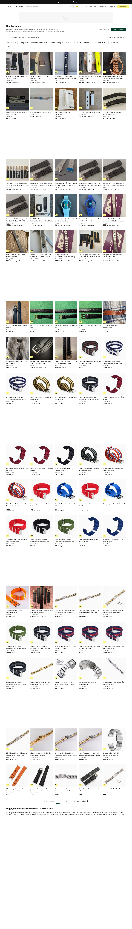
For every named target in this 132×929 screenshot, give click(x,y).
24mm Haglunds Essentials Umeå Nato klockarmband (65, 647)
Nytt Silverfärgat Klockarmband (40, 112)
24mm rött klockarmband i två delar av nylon (114, 398)
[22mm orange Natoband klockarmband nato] (17, 597)
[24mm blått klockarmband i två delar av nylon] (114, 526)
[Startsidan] (18, 6)
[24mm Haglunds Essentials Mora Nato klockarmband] (41, 490)
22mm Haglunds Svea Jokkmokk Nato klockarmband (16, 505)
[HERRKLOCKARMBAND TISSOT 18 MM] (41, 312)
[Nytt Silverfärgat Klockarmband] (41, 99)
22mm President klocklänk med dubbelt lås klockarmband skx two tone (66, 754)
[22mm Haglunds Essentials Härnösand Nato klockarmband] (41, 633)
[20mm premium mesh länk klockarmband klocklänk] (114, 739)
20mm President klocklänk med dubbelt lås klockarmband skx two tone (90, 754)
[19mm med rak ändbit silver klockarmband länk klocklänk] (66, 775)
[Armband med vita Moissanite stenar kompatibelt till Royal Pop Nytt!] (114, 63)
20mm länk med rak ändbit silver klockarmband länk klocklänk (89, 611)
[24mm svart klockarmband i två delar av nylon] (66, 455)
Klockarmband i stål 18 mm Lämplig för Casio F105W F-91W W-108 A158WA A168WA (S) (66, 184)
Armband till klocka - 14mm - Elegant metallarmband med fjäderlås (64, 683)
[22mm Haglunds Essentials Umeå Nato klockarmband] (90, 633)
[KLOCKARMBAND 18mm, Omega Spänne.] (17, 312)
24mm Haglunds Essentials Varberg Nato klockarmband (90, 362)
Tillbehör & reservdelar (17, 37)
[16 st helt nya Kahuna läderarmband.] (114, 312)
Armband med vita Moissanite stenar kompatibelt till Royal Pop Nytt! (113, 77)
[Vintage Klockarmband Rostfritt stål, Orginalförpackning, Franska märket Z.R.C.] (66, 63)
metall (68, 814)
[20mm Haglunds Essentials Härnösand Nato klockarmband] (90, 384)
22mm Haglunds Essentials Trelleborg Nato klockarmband (16, 398)
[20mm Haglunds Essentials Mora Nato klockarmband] (90, 490)
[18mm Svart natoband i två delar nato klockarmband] (90, 775)
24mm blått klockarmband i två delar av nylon (113, 540)
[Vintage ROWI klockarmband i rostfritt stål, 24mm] (114, 241)
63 (78, 801)
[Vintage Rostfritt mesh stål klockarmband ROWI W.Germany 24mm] (114, 205)
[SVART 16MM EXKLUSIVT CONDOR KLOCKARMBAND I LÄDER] (66, 348)
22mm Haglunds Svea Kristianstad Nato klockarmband (114, 505)
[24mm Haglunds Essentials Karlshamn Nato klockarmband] (17, 633)
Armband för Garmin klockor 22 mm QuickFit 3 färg (90, 77)
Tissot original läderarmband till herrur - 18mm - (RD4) (113, 113)
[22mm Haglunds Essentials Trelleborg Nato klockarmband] (17, 384)
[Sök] (66, 6)
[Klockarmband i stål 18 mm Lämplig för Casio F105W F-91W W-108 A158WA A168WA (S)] (66, 170)
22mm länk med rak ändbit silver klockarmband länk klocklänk (65, 611)
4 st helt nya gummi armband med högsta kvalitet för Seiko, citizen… (90, 256)
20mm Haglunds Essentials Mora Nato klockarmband (89, 505)
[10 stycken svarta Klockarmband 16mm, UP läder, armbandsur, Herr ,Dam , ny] (17, 170)
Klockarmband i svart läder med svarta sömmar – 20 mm (40, 362)
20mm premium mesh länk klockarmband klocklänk (111, 754)
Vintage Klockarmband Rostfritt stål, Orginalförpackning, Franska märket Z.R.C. (65, 77)
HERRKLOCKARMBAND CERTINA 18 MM (66, 326)
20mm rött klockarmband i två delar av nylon (41, 469)
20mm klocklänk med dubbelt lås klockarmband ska (113, 683)
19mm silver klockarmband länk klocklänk (113, 790)
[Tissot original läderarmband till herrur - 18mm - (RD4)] (114, 99)
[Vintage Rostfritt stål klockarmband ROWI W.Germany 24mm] (66, 241)
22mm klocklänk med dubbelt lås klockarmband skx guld (40, 754)
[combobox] (46, 6)
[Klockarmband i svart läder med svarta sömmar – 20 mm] (41, 348)
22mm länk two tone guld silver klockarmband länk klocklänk (113, 611)
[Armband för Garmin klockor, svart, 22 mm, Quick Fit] (17, 63)
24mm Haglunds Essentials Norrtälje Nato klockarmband (39, 540)
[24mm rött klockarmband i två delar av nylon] (114, 384)
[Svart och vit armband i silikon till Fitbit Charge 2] (17, 99)
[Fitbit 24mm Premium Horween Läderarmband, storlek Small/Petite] (41, 205)
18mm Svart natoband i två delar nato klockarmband (89, 790)
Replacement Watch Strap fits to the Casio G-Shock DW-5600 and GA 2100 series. (41, 184)
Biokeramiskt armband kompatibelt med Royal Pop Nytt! (66, 220)
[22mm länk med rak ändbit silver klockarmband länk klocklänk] (66, 597)
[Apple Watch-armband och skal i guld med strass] (41, 63)
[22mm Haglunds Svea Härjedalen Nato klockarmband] (90, 455)
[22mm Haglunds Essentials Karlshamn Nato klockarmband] (66, 526)
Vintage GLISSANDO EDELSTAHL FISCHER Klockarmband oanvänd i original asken (41, 256)
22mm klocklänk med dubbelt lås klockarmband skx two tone (16, 754)
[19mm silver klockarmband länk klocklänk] (114, 775)
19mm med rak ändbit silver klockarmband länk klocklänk (64, 790)
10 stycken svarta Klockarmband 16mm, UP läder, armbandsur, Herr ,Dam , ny (17, 184)
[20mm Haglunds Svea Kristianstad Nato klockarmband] (66, 490)
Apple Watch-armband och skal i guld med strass (40, 77)
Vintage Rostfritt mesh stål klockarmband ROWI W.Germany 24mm (113, 220)
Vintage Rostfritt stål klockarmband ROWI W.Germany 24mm (65, 256)
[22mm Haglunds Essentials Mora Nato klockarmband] (17, 526)
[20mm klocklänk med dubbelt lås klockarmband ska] (114, 669)
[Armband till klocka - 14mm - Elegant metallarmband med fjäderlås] (66, 669)
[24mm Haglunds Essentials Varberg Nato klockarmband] (90, 348)
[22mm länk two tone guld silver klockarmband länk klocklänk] (114, 597)
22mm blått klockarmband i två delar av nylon (88, 540)
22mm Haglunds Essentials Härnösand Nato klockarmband (40, 647)
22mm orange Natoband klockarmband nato (14, 611)
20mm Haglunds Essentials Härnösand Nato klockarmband (89, 398)
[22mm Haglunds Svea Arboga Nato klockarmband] (66, 384)
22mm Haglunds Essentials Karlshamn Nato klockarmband (64, 540)
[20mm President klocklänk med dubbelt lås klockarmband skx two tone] (90, 739)
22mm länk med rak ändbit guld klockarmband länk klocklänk (40, 683)
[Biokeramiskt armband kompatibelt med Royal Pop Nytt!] (66, 205)
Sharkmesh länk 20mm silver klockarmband (88, 683)
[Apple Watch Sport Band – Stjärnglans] (66, 99)
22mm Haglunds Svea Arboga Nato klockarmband (66, 398)
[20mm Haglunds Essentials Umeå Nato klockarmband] (114, 633)
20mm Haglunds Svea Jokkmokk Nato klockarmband (113, 469)
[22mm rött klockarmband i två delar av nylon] (17, 455)
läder (61, 814)
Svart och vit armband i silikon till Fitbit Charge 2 (16, 113)
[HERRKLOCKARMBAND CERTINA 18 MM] (66, 312)
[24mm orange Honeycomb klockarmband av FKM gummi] (17, 775)
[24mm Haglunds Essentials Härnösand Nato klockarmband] (17, 669)
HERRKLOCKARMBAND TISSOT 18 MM (41, 326)
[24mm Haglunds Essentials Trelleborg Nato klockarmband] (114, 348)
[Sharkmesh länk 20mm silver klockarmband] (90, 669)
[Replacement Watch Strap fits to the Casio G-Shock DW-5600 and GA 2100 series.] (41, 170)
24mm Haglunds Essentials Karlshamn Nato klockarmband (16, 647)
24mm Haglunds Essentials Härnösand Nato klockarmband (16, 683)
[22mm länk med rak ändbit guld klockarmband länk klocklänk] (41, 669)
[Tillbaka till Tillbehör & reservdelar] (7, 37)
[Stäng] (130, 2)
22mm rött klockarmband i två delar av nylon (17, 469)
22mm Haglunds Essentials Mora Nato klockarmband (16, 540)
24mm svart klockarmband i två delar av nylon (65, 469)
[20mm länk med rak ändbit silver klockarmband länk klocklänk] (90, 597)
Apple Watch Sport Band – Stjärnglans (63, 113)
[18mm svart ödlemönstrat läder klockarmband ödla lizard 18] (41, 775)
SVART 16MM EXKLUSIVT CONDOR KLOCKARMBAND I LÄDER (66, 362)
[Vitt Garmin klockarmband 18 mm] (90, 99)
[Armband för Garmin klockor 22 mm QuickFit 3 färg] (90, 63)
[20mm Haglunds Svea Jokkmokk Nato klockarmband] (114, 455)
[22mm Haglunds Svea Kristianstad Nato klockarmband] (114, 490)
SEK (81, 6)
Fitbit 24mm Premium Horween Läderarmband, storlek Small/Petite (41, 220)
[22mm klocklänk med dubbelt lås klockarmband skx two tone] (17, 739)
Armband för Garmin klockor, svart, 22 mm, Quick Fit (17, 77)
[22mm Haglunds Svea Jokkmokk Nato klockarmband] (17, 490)
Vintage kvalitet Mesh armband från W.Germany (16, 256)
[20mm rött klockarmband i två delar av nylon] (41, 455)
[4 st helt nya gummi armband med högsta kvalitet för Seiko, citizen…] (90, 241)
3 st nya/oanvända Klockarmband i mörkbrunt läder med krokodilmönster (41, 612)
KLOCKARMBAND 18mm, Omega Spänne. (16, 326)
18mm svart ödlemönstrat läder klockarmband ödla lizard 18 (40, 790)
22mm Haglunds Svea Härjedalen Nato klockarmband (89, 469)
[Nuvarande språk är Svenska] (76, 6)
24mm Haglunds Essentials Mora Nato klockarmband (40, 505)
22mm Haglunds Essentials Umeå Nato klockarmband (89, 647)
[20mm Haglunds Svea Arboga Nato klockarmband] (41, 384)
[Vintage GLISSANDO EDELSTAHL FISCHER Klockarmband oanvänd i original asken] (41, 241)
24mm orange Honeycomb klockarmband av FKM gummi (15, 790)
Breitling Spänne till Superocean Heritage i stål (16, 362)
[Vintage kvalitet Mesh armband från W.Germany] (17, 241)
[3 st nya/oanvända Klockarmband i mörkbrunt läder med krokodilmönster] (41, 597)
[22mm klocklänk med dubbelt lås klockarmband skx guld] (41, 739)
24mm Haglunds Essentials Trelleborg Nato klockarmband (113, 362)
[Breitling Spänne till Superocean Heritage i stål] (17, 348)
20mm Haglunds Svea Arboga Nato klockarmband (41, 398)
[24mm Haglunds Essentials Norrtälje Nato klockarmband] (41, 526)
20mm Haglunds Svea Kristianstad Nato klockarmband (65, 505)
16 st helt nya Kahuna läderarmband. (110, 326)
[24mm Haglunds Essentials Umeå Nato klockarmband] (66, 633)
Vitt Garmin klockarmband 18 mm (89, 112)
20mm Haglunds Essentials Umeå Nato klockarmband (113, 647)
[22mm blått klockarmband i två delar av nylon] (90, 526)
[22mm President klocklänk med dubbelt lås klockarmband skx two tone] (66, 739)
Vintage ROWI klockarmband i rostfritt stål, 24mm (112, 256)
